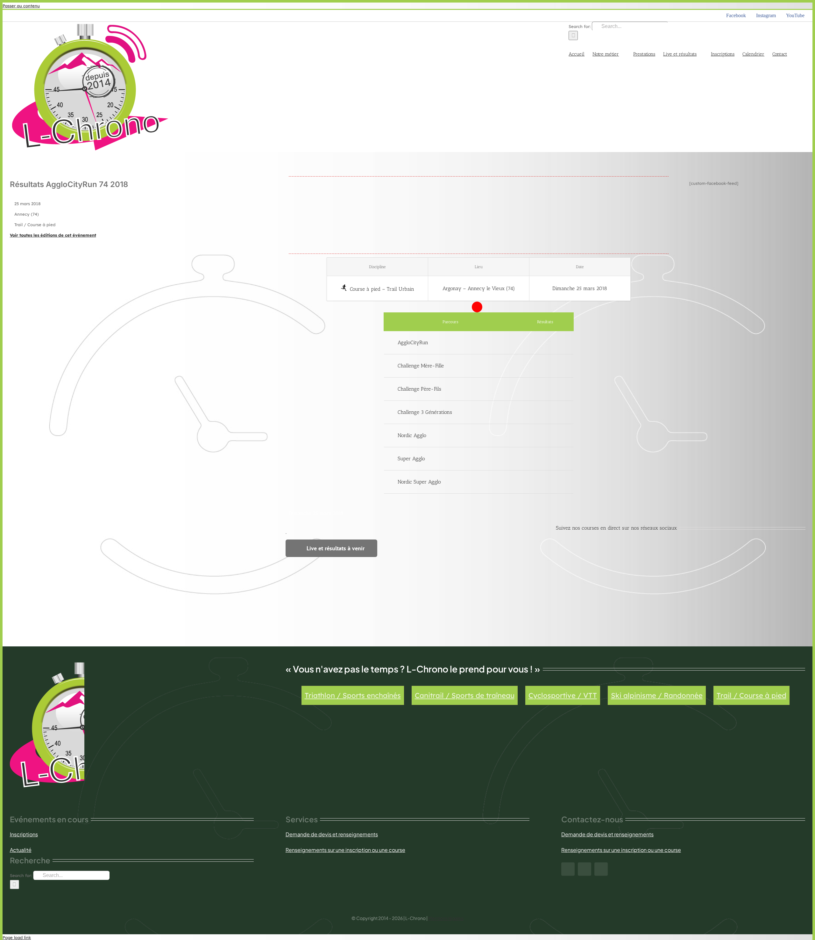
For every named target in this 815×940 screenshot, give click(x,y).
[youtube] (601, 869)
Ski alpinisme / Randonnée (657, 695)
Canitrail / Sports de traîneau (464, 695)
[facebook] (568, 869)
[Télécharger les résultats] (545, 342)
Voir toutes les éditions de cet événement (53, 235)
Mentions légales (446, 918)
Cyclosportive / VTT (562, 695)
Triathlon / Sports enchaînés (353, 695)
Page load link (17, 937)
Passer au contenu (21, 5)
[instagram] (584, 869)
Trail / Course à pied (751, 695)
